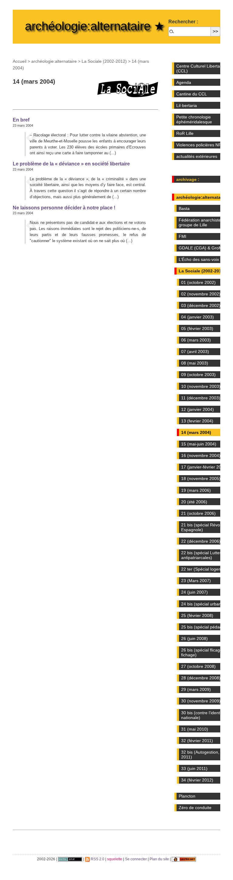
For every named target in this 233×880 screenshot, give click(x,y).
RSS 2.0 (97, 859)
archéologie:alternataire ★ (95, 26)
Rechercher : (183, 21)
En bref (21, 119)
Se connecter (136, 859)
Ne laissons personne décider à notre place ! (64, 207)
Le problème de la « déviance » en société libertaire (71, 163)
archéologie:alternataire (54, 61)
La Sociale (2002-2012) (104, 61)
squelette (114, 859)
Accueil (19, 61)
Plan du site (159, 859)
